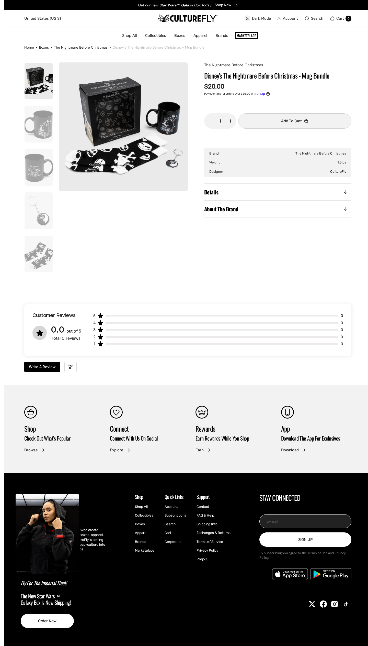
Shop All (129, 35)
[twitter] (312, 604)
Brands (221, 35)
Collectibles (155, 35)
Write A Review (42, 367)
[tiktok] (345, 604)
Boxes (179, 35)
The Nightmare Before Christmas (81, 47)
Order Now (47, 621)
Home (29, 47)
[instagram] (334, 604)
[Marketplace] (246, 36)
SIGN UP (305, 539)
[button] (287, 18)
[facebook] (323, 604)
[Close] (74, 498)
